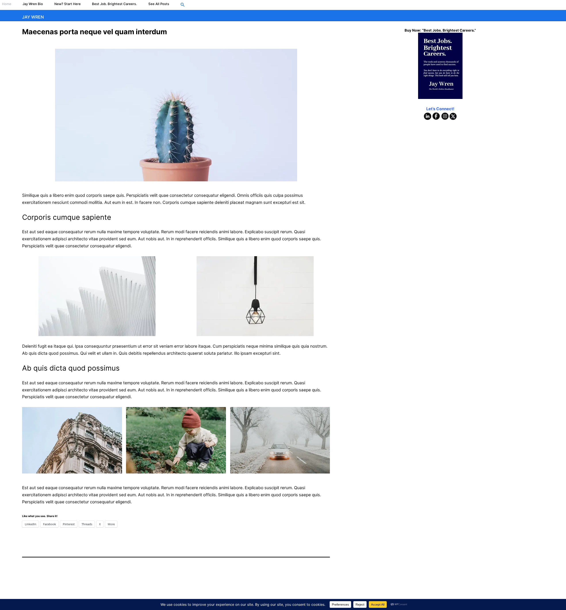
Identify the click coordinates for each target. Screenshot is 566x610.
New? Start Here (67, 4)
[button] (183, 5)
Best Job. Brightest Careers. (114, 4)
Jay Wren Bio (33, 4)
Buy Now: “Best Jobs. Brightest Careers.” (440, 30)
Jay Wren (33, 17)
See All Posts (158, 4)
